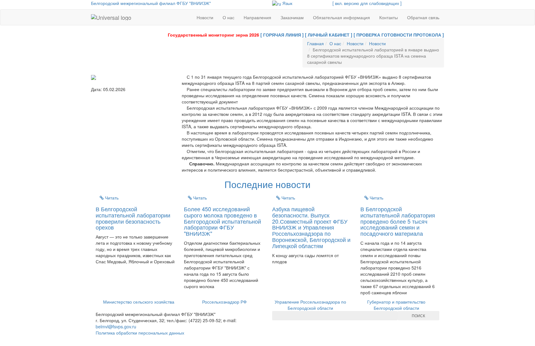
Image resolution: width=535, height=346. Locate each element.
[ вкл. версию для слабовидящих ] (367, 3)
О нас (228, 17)
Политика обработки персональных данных (140, 333)
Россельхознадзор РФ (224, 302)
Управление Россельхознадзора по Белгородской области (310, 305)
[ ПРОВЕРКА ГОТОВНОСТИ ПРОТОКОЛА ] (399, 35)
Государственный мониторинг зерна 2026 (213, 35)
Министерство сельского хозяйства (138, 302)
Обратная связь (423, 17)
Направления (257, 17)
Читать (111, 198)
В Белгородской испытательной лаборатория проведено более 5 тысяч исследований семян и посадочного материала (397, 221)
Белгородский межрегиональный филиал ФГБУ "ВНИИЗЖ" (151, 3)
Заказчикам (292, 17)
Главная (315, 43)
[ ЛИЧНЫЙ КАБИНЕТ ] (328, 35)
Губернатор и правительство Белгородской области (396, 305)
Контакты (388, 17)
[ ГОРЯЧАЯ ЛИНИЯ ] (282, 35)
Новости (205, 17)
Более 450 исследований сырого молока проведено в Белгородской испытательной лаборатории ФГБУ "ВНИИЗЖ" (222, 221)
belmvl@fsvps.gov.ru (116, 326)
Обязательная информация (341, 17)
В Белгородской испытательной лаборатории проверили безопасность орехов (133, 218)
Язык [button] (286, 3)
